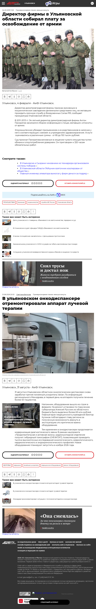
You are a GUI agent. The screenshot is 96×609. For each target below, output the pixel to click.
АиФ (20, 91)
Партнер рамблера (67, 594)
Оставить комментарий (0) (74, 183)
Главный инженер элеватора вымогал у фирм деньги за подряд (53, 173)
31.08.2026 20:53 (8, 294)
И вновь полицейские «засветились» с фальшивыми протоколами (39, 236)
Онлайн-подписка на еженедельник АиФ (34, 545)
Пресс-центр (43, 542)
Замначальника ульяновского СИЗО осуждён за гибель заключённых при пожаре (45, 244)
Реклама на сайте (83, 545)
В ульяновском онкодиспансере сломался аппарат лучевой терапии (40, 491)
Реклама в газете (56, 542)
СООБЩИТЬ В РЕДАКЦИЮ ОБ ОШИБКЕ (31, 551)
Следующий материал (49, 602)
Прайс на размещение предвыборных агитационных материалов (44, 548)
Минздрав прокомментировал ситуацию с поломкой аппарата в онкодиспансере (45, 499)
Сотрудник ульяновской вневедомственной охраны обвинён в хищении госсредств (46, 252)
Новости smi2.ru (10, 287)
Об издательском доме (27, 542)
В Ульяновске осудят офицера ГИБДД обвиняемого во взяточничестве (41, 228)
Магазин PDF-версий (73, 542)
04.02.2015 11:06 (8, 10)
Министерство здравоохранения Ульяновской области (24, 375)
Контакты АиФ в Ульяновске (63, 545)
